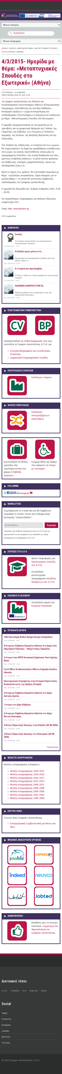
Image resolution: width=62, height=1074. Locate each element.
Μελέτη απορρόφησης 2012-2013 (27, 781)
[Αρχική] (31, 17)
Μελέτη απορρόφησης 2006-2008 (27, 788)
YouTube (6, 1043)
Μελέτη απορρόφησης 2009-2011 (27, 784)
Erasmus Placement (41, 606)
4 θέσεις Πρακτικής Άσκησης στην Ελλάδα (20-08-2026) (31, 725)
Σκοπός (18, 234)
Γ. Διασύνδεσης (14, 991)
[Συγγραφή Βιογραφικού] (17, 334)
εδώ (16, 202)
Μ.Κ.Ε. (24, 991)
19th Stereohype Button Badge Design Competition (28, 637)
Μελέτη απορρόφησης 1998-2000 (27, 798)
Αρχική (5, 48)
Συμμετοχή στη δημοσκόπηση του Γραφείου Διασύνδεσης (44, 929)
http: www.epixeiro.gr (18, 208)
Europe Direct (34, 991)
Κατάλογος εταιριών (41, 377)
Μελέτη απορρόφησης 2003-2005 (27, 791)
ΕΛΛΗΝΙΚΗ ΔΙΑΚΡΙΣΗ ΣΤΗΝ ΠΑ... (30, 286)
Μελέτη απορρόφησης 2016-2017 (27, 778)
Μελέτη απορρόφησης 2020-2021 (27, 771)
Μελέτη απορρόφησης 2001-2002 (27, 795)
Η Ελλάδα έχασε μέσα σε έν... (29, 251)
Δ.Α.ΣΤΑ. (4, 991)
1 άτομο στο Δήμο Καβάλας (17, 704)
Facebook (6, 1019)
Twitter (4, 1013)
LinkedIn (5, 1031)
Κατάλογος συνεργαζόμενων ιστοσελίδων (40, 415)
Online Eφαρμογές (33, 341)
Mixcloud (6, 1037)
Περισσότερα (52, 747)
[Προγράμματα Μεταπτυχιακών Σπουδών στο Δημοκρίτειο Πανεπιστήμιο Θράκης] (17, 575)
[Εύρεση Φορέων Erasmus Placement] (17, 619)
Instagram (6, 1025)
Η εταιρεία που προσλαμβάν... (29, 268)
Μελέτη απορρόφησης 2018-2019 (27, 774)
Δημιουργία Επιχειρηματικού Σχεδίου (29, 357)
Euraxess (44, 991)
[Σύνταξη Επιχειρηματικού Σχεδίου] (45, 334)
